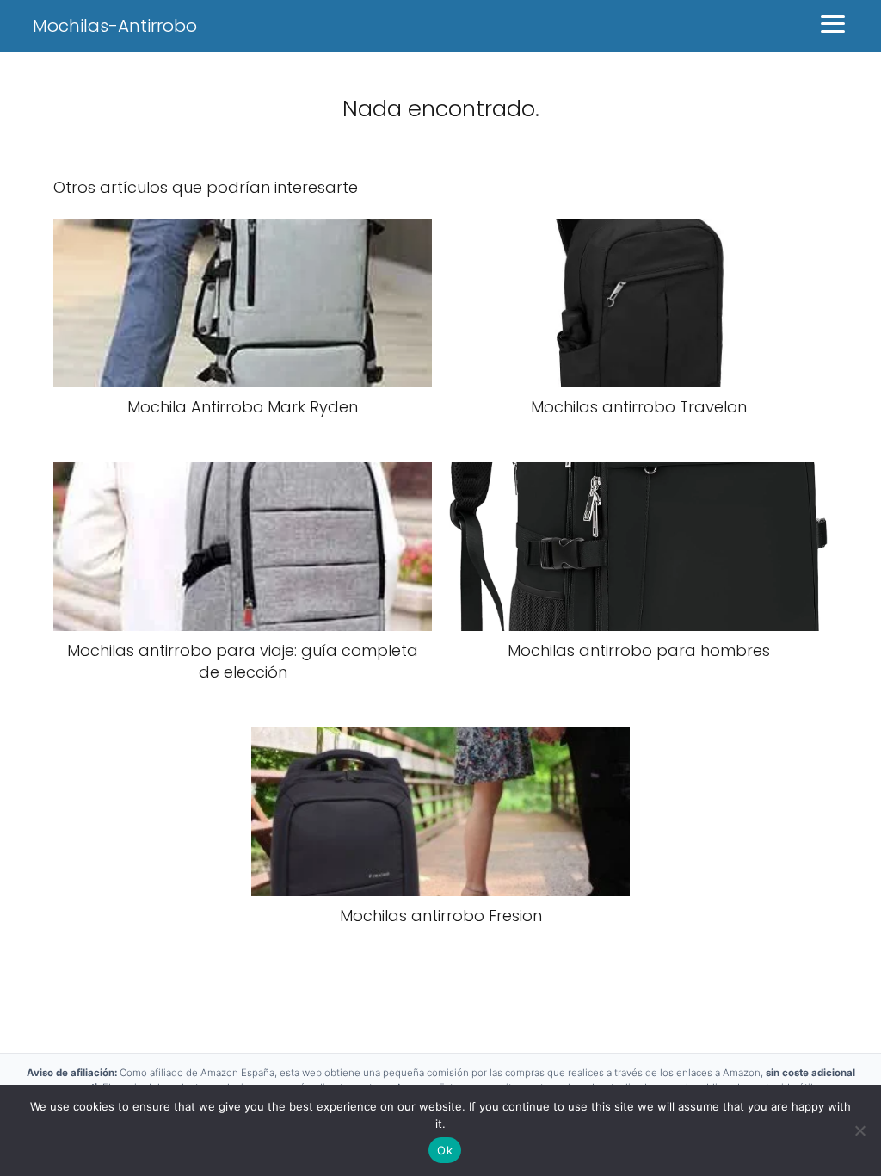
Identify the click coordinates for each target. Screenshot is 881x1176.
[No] (859, 1130)
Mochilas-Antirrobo (115, 26)
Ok (445, 1150)
